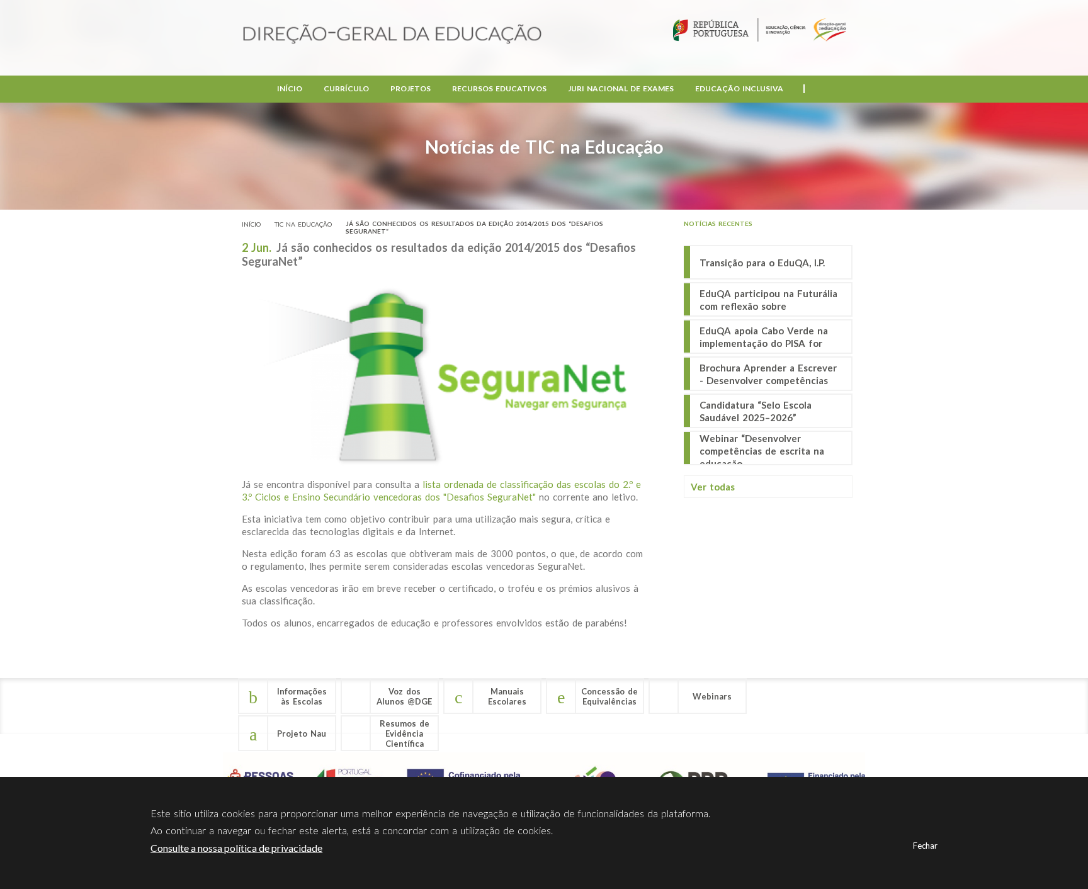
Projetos (410, 88)
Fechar (925, 846)
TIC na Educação (303, 224)
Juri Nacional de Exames (621, 88)
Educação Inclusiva (739, 88)
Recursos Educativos (499, 88)
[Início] (392, 35)
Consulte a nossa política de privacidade (236, 848)
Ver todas (713, 486)
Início (289, 88)
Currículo (346, 88)
